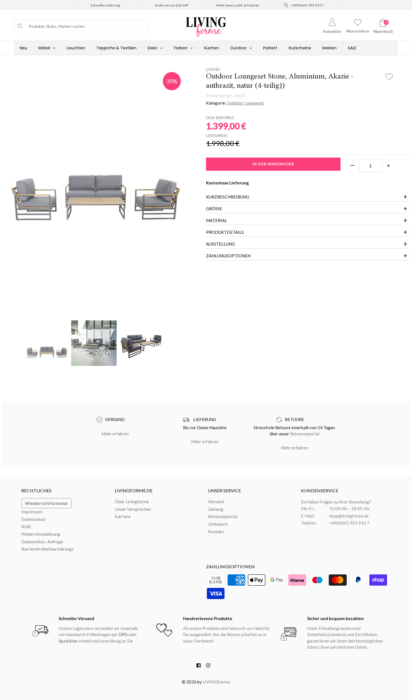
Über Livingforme (132, 501)
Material (216, 220)
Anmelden (332, 31)
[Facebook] (198, 666)
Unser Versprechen (133, 509)
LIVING (213, 69)
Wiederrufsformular (46, 503)
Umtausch (218, 523)
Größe (214, 208)
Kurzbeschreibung (227, 196)
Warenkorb (383, 31)
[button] (389, 75)
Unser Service (224, 490)
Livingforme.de (133, 490)
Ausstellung (220, 243)
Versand (216, 501)
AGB (26, 526)
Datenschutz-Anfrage (42, 541)
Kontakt (216, 531)
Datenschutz (33, 519)
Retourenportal (304, 433)
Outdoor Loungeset (245, 102)
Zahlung (215, 509)
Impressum (32, 511)
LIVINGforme (216, 681)
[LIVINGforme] (206, 24)
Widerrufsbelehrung (40, 534)
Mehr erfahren (115, 433)
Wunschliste (357, 31)
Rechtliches (36, 490)
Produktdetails (225, 232)
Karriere (123, 516)
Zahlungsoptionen (228, 255)
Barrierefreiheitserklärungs (47, 548)
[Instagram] (208, 666)
